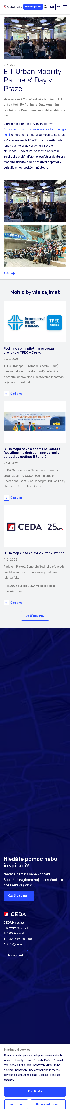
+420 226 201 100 (19, 939)
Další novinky (35, 615)
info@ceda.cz (16, 944)
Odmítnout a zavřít (48, 1104)
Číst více (16, 393)
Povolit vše (35, 1091)
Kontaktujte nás (33, 7)
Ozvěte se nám (18, 895)
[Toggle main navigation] (65, 7)
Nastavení (16, 1104)
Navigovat (15, 955)
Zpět (7, 273)
